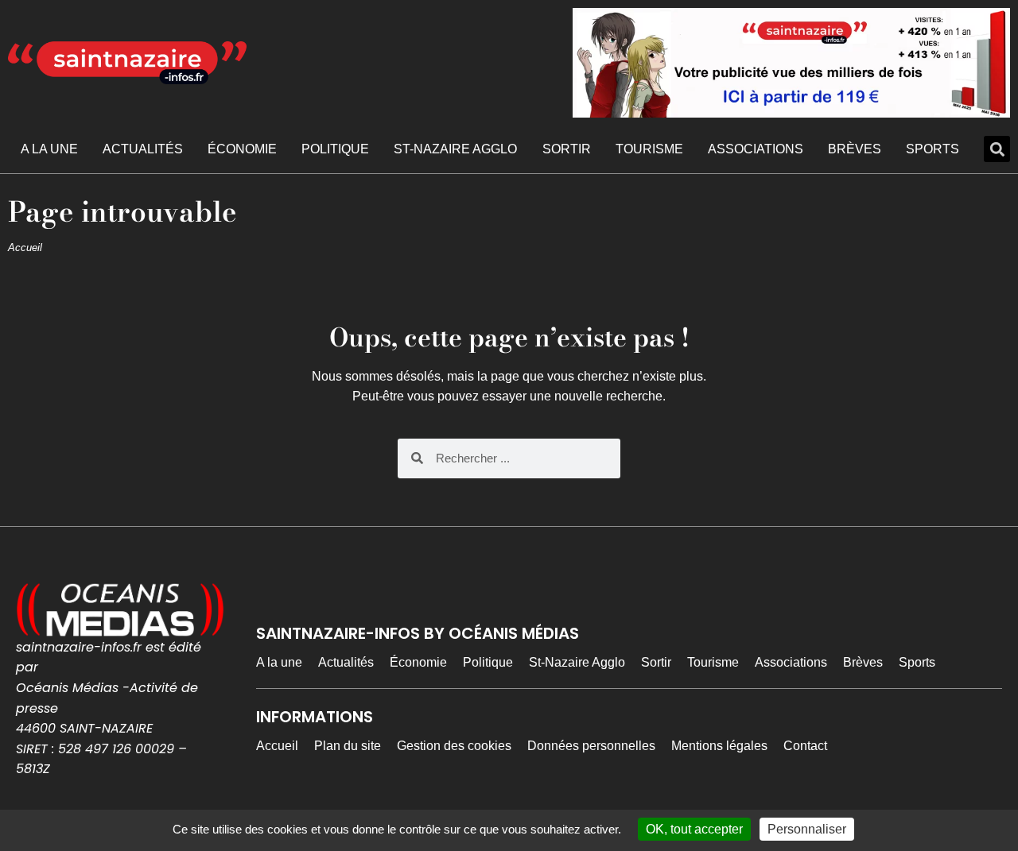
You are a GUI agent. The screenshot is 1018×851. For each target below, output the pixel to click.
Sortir (566, 149)
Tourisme (649, 149)
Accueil (25, 247)
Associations (755, 149)
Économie (242, 149)
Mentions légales (719, 745)
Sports (932, 149)
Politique (335, 149)
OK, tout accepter (694, 829)
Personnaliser (806, 829)
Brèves (854, 149)
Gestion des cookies (454, 745)
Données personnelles (591, 745)
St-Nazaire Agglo (455, 149)
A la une (49, 149)
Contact (805, 745)
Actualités (143, 149)
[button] (997, 149)
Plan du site (347, 745)
